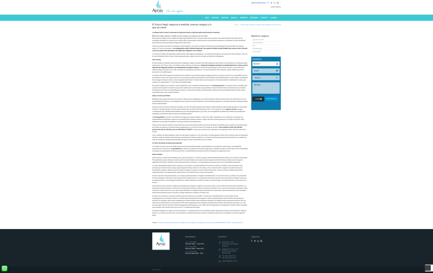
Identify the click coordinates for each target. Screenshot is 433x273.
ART (254, 45)
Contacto (264, 17)
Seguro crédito (258, 43)
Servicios (224, 17)
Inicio (207, 17)
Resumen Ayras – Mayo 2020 (194, 248)
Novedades (254, 17)
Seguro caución (258, 39)
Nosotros (215, 17)
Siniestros (244, 17)
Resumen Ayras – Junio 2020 (194, 244)
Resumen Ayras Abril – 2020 (194, 253)
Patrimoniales (258, 48)
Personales (257, 52)
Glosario (273, 17)
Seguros (234, 17)
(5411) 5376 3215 (258, 3)
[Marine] (167, 7)
